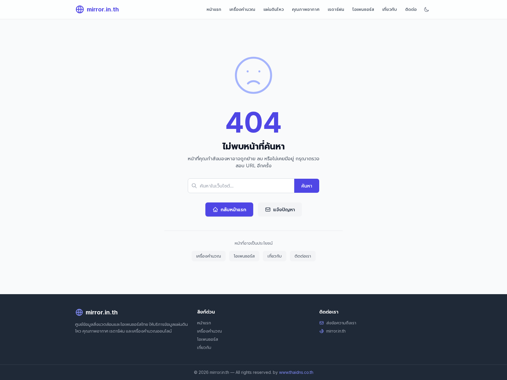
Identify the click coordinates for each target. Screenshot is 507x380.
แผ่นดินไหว (273, 9)
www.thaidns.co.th (296, 372)
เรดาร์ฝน (336, 9)
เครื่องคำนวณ (242, 9)
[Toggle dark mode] (426, 9)
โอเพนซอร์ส (363, 9)
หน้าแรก (214, 9)
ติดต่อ (411, 9)
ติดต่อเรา (303, 255)
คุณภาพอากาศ (306, 9)
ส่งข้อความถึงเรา (341, 322)
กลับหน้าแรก (233, 209)
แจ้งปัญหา (284, 209)
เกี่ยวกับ (389, 9)
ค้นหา (306, 186)
